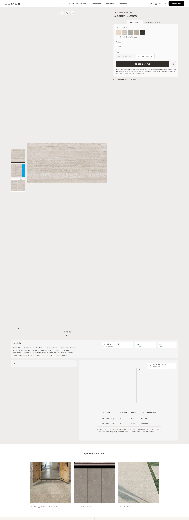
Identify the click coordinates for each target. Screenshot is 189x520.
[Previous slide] (18, 12)
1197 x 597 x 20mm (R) (145, 56)
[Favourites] (160, 3)
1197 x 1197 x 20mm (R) (125, 56)
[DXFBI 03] (136, 32)
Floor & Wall (120, 22)
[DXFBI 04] (130, 32)
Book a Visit (176, 4)
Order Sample (142, 64)
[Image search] (62, 13)
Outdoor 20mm (135, 22)
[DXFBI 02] (124, 32)
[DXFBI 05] (142, 32)
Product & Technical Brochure (128, 79)
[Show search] (151, 3)
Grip (119, 46)
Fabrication (96, 4)
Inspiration (110, 4)
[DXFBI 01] (118, 32)
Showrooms (123, 4)
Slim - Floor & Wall (152, 22)
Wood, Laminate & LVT (78, 4)
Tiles (62, 4)
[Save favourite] (67, 13)
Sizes (15, 363)
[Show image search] (155, 3)
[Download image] (72, 13)
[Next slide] (18, 328)
